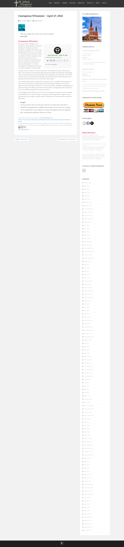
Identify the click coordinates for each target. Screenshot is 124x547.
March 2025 (87, 238)
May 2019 (87, 468)
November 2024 (88, 251)
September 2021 (88, 376)
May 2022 (87, 350)
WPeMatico (27, 129)
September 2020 (88, 415)
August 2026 (87, 182)
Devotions (72, 3)
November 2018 (88, 487)
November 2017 (88, 527)
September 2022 (88, 337)
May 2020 (87, 428)
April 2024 (87, 274)
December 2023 (88, 287)
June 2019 (87, 465)
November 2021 (88, 369)
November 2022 (88, 330)
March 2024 (87, 278)
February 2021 (88, 399)
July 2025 (86, 225)
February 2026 (88, 202)
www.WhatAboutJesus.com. (46, 118)
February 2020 (88, 438)
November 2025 (88, 212)
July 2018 (86, 501)
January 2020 (87, 442)
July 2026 (86, 186)
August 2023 (87, 301)
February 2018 (88, 517)
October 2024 (88, 255)
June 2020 (87, 425)
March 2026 (87, 199)
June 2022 (87, 346)
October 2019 (88, 451)
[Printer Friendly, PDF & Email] (22, 127)
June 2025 (87, 228)
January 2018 (87, 520)
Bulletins (56, 3)
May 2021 (87, 389)
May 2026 (87, 192)
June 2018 (87, 504)
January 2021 (87, 402)
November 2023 (88, 291)
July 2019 (86, 461)
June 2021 (87, 386)
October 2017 (88, 530)
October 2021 (88, 373)
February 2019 (88, 478)
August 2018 (87, 497)
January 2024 (87, 284)
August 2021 (87, 379)
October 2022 (88, 333)
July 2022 (86, 343)
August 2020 (87, 419)
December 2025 (88, 209)
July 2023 (86, 304)
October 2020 (88, 412)
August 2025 (87, 222)
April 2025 (87, 235)
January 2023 (87, 323)
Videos (97, 3)
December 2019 (88, 445)
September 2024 (88, 258)
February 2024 (88, 281)
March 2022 (87, 356)
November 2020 (88, 409)
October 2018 (88, 491)
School (104, 3)
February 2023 (88, 320)
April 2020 (87, 432)
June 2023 (87, 307)
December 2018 (88, 484)
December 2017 (88, 524)
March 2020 (87, 435)
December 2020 (88, 405)
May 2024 (87, 271)
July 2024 (86, 264)
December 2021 (88, 366)
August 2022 (87, 340)
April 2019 (87, 471)
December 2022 (88, 327)
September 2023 (88, 297)
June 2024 (87, 268)
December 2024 (88, 248)
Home (50, 3)
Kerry (30, 21)
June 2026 (87, 189)
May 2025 (87, 232)
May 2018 (87, 507)
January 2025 (87, 245)
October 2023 (88, 294)
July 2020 (86, 422)
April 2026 (87, 196)
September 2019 (88, 455)
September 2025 (88, 219)
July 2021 (86, 383)
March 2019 (87, 474)
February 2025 (88, 241)
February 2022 (88, 360)
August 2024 (87, 261)
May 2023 (87, 310)
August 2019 (87, 458)
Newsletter (81, 3)
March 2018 (87, 514)
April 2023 (87, 314)
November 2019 (88, 448)
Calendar (64, 3)
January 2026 (87, 205)
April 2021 (87, 392)
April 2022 (87, 353)
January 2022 (87, 363)
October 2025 (88, 215)
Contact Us (90, 3)
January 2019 (87, 481)
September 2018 (88, 494)
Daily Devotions (38, 21)
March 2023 (87, 317)
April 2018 (87, 510)
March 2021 (87, 396)
